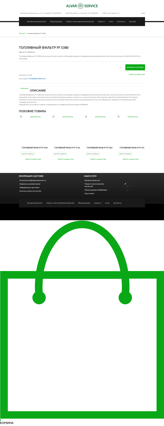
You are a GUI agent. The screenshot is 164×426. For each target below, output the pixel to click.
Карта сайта (89, 193)
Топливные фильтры (37, 78)
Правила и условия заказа (30, 184)
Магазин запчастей (92, 180)
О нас (111, 21)
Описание (24, 88)
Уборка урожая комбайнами (96, 190)
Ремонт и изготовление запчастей (80, 21)
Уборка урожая (56, 21)
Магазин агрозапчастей (36, 21)
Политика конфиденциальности (33, 180)
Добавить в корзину (135, 67)
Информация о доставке (29, 187)
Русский (132, 21)
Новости (101, 21)
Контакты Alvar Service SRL (30, 191)
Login (143, 13)
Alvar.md (22, 33)
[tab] (24, 88)
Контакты (121, 21)
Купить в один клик (137, 74)
